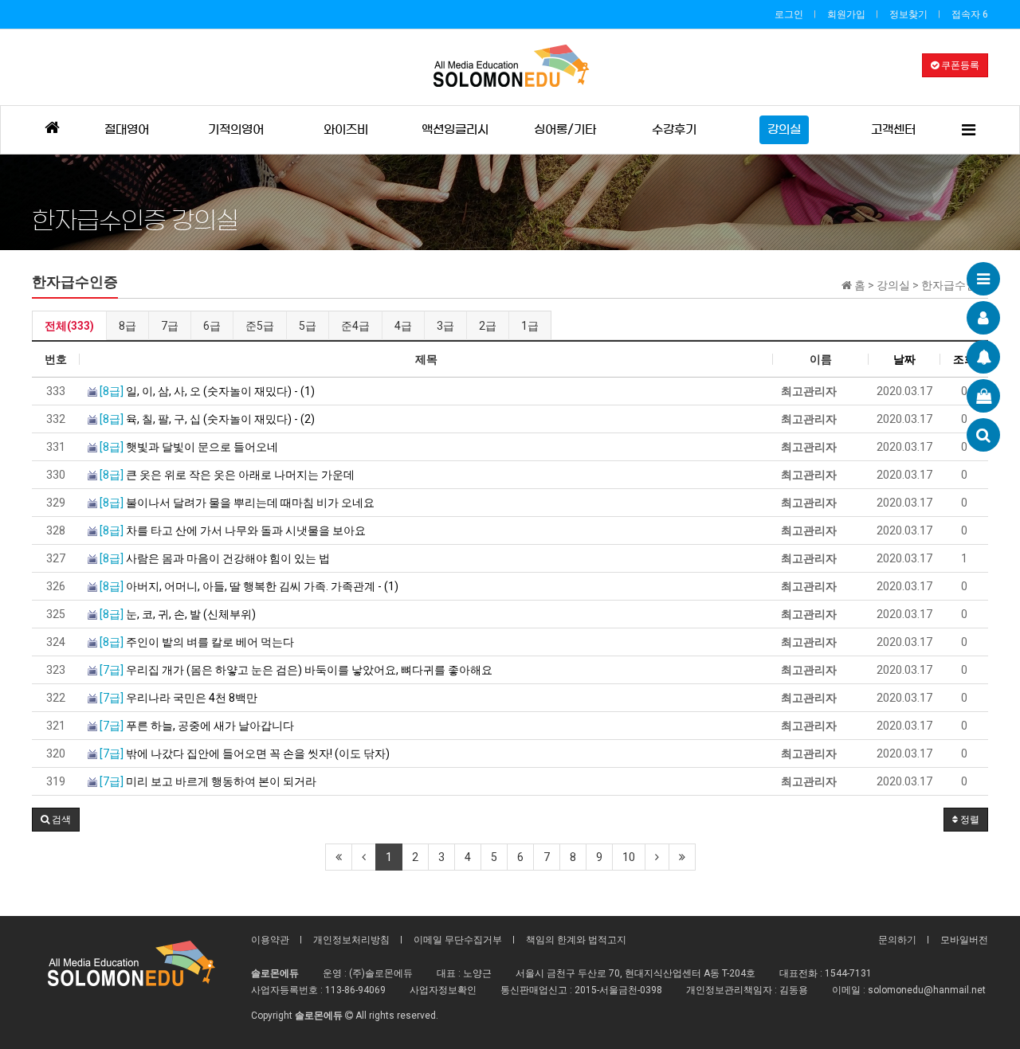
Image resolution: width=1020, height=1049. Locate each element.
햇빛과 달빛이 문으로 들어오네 (189, 446)
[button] (56, 820)
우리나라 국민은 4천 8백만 (178, 697)
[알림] (983, 357)
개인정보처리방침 (351, 939)
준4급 (355, 325)
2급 (487, 325)
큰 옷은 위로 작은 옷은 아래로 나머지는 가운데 (227, 474)
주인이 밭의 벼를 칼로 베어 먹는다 (197, 642)
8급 (127, 325)
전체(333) (69, 325)
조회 (964, 359)
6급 (212, 325)
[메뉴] (983, 279)
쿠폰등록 (959, 65)
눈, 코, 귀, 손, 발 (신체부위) (178, 614)
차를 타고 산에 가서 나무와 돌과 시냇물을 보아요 (233, 530)
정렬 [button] (968, 819)
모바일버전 (964, 939)
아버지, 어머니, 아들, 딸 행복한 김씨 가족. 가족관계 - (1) (249, 586)
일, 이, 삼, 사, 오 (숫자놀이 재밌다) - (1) (207, 391)
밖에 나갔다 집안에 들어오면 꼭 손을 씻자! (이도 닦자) (245, 753)
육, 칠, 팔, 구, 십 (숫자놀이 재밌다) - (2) (207, 419)
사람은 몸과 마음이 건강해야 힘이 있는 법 (215, 558)
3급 (445, 325)
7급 (169, 325)
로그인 (789, 14)
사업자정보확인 (443, 990)
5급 (307, 325)
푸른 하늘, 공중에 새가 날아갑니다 (197, 725)
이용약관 (270, 939)
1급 (530, 325)
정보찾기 (908, 14)
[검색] (983, 435)
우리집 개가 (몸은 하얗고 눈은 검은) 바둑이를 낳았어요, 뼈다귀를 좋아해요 (296, 669)
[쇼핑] (983, 396)
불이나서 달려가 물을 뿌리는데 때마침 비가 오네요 (237, 502)
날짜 (904, 359)
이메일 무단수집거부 (458, 939)
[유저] (983, 318)
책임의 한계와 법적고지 (576, 939)
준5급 (259, 325)
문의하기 (897, 939)
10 (628, 857)
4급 (403, 325)
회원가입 (846, 14)
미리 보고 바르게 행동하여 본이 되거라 (208, 781)
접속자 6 (969, 14)
